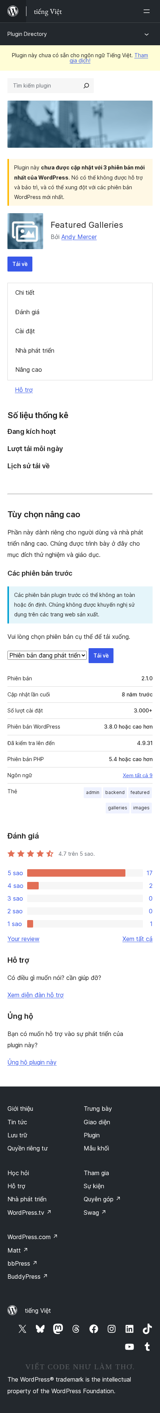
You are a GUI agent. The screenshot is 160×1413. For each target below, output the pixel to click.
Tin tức (17, 1122)
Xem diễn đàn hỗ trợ (35, 995)
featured (140, 792)
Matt (17, 1250)
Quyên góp (102, 1199)
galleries (117, 807)
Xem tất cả (137, 938)
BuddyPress (27, 1276)
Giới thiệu (20, 1108)
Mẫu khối (96, 1148)
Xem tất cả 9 (138, 775)
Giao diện (97, 1122)
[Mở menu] (148, 11)
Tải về (20, 264)
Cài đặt (25, 331)
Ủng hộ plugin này (32, 1062)
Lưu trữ (17, 1135)
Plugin (92, 1135)
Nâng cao (28, 369)
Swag (95, 1212)
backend (115, 792)
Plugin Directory (27, 34)
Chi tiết (25, 292)
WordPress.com (32, 1237)
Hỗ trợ (24, 389)
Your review (23, 938)
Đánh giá (27, 312)
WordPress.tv (29, 1212)
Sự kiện (94, 1186)
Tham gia (96, 1173)
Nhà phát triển (34, 350)
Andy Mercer (79, 236)
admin (92, 792)
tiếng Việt (38, 1310)
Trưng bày (98, 1108)
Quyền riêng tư (27, 1148)
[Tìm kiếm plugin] (86, 85)
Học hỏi (18, 1173)
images (141, 807)
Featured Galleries (87, 225)
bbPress (22, 1263)
